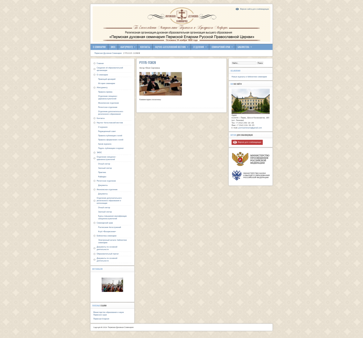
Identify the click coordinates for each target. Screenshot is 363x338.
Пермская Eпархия (101, 319)
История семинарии (106, 83)
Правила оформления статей (110, 140)
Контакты (145, 47)
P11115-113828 (147, 62)
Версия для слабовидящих (249, 142)
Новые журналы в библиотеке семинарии (249, 77)
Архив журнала (104, 144)
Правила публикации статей (110, 136)
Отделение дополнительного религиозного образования (110, 112)
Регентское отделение (107, 107)
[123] (112, 285)
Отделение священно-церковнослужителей (108, 97)
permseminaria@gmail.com (250, 128)
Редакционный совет (107, 131)
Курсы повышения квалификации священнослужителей (112, 217)
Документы (103, 185)
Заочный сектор (105, 168)
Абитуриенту (126, 47)
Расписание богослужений (109, 227)
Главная (100, 63)
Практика (102, 172)
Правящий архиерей (106, 79)
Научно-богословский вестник (170, 47)
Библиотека (243, 47)
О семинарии (99, 47)
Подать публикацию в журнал (111, 148)
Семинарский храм (221, 47)
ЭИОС (113, 47)
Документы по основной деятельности (107, 248)
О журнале (102, 127)
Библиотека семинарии (106, 236)
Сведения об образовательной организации (110, 69)
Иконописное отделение (108, 103)
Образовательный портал (108, 254)
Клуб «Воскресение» (107, 231)
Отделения (198, 47)
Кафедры (102, 177)
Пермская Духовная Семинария (108, 53)
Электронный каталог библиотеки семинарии (112, 241)
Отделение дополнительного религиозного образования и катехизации (109, 200)
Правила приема (105, 92)
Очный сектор (104, 164)
